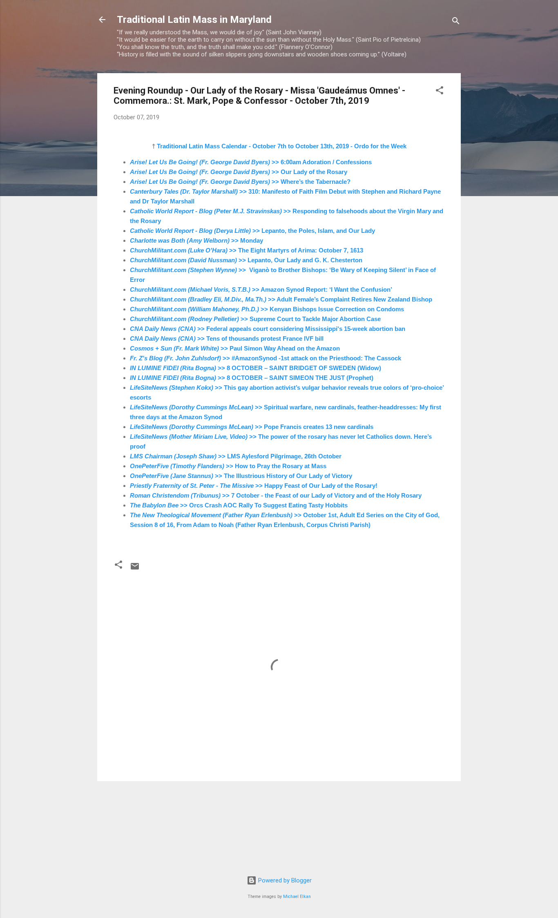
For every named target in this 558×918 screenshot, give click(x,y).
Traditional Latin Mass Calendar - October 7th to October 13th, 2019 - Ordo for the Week (281, 146)
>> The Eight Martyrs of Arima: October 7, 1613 (246, 250)
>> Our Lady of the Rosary (238, 171)
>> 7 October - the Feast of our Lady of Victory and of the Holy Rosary (276, 495)
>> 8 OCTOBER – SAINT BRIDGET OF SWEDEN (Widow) (255, 367)
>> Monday (196, 240)
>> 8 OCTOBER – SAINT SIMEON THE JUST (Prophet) (251, 377)
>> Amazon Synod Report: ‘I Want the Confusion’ (261, 289)
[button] (439, 91)
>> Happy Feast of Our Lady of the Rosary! (254, 485)
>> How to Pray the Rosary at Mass (228, 465)
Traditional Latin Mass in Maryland (194, 19)
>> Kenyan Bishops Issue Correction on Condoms (267, 309)
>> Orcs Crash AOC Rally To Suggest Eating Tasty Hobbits (239, 505)
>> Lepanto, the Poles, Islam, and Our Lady (252, 230)
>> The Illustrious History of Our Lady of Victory (241, 475)
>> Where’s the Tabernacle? (240, 181)
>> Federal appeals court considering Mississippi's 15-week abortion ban (267, 328)
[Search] (456, 22)
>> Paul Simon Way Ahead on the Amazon (235, 348)
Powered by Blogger (284, 880)
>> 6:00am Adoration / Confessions (251, 162)
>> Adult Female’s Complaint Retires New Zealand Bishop (281, 299)
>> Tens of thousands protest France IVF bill (227, 338)
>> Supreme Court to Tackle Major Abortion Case (255, 318)
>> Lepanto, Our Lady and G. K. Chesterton (246, 260)
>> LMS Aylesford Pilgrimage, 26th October (235, 456)
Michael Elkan (297, 896)
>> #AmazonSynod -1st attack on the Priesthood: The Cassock (265, 358)
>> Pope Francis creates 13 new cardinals (251, 426)
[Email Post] (135, 569)
